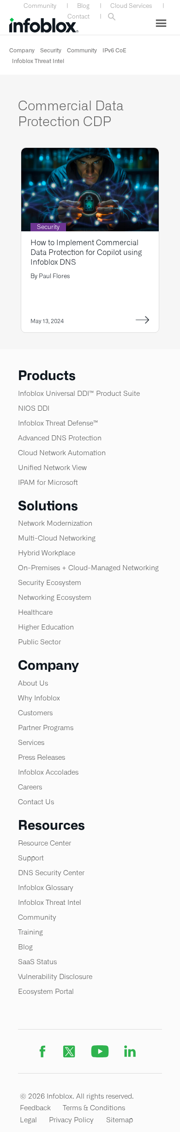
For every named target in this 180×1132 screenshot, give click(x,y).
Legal (28, 1120)
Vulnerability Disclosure (55, 976)
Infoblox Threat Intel (38, 60)
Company (22, 50)
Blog (83, 5)
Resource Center (44, 843)
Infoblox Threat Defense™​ (58, 423)
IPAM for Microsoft (48, 482)
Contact (78, 16)
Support (31, 858)
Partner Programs (45, 727)
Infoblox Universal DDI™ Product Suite (79, 393)
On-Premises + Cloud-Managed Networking (88, 568)
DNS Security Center (51, 873)
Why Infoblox (39, 698)
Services (31, 742)
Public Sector (39, 642)
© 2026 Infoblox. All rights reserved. (77, 1096)
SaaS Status (37, 962)
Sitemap (119, 1120)
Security (50, 50)
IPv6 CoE (114, 50)
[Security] (90, 154)
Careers (30, 787)
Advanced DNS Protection (60, 438)
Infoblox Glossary (45, 887)
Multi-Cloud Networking (57, 538)
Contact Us (36, 802)
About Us (33, 683)
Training (30, 932)
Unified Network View (52, 467)
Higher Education (46, 627)
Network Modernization (55, 523)
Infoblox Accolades (48, 772)
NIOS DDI (33, 408)
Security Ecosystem (49, 582)
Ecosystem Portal (46, 991)
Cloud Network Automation (62, 453)
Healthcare (35, 612)
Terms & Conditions (94, 1108)
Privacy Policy (71, 1120)
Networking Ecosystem (54, 597)
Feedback (35, 1108)
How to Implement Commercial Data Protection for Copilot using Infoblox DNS (86, 252)
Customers (35, 713)
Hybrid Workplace (46, 553)
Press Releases (41, 757)
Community (40, 5)
